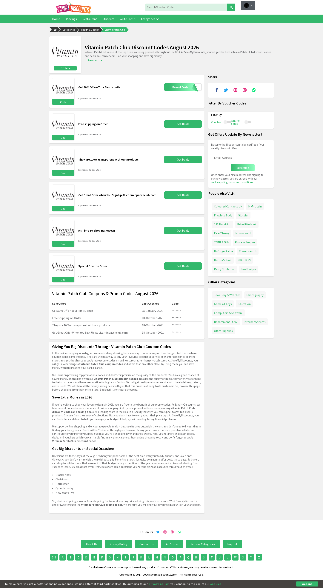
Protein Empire (245, 242)
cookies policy (219, 182)
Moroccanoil (243, 233)
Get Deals (183, 124)
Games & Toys (223, 304)
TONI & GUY (221, 242)
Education (244, 304)
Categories (148, 19)
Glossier (243, 215)
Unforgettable (223, 251)
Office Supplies (223, 331)
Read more (94, 60)
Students (108, 19)
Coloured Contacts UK (228, 206)
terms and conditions (240, 182)
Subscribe (243, 168)
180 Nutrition (222, 224)
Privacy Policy (118, 544)
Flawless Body (223, 215)
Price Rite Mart (246, 224)
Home (56, 19)
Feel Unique (248, 269)
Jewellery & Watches (227, 295)
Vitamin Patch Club (115, 29)
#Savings (71, 19)
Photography (255, 295)
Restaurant (89, 19)
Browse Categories (203, 544)
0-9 (54, 557)
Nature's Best (223, 260)
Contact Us (146, 544)
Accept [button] (307, 583)
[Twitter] (226, 90)
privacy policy (159, 583)
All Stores (172, 544)
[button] (248, 5)
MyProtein (255, 206)
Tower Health (247, 251)
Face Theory (221, 233)
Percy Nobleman (224, 269)
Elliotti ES (244, 260)
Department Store (226, 322)
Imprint (232, 544)
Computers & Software (228, 313)
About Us (91, 544)
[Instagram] (244, 90)
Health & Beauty (90, 29)
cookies (216, 583)
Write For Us (128, 19)
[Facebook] (216, 90)
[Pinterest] (235, 90)
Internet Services (255, 322)
